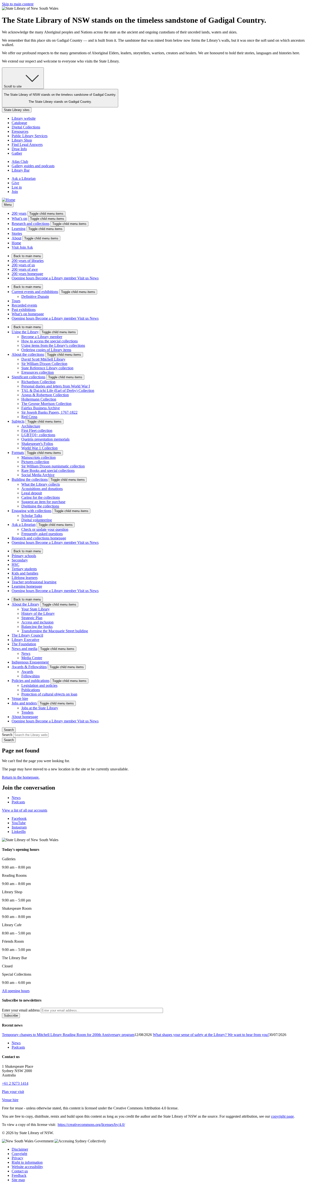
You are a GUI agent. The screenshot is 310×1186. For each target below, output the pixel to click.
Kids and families (25, 573)
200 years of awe (25, 269)
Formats (18, 453)
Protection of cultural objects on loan (49, 694)
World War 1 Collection (39, 448)
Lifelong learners (25, 578)
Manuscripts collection (38, 457)
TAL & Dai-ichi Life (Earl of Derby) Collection (57, 390)
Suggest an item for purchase (43, 502)
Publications (30, 690)
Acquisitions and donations (42, 489)
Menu (8, 204)
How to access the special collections (49, 341)
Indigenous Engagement (30, 662)
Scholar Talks (31, 516)
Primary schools (24, 556)
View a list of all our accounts (24, 810)
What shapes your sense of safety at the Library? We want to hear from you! (211, 1035)
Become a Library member (41, 337)
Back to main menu (27, 256)
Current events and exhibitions (35, 292)
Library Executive (25, 640)
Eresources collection (37, 372)
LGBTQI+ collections (38, 435)
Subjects (18, 421)
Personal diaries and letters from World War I (55, 386)
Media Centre (31, 658)
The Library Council (27, 635)
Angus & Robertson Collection (45, 395)
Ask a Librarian (24, 524)
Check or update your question (44, 529)
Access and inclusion (37, 622)
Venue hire (20, 698)
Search (7, 735)
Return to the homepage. (20, 777)
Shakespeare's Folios (37, 444)
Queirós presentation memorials (45, 439)
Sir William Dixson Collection (44, 364)
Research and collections (30, 223)
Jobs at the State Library (39, 708)
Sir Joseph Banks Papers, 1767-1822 (49, 412)
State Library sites (17, 110)
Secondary (20, 560)
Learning (18, 229)
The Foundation (24, 644)
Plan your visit (13, 1092)
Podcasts (18, 802)
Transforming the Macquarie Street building (54, 631)
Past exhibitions (24, 310)
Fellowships (30, 676)
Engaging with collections (31, 511)
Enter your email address (21, 1010)
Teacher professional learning (34, 582)
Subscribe (11, 1015)
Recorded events (24, 305)
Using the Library (25, 332)
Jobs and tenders (24, 703)
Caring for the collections (40, 497)
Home (16, 243)
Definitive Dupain (35, 296)
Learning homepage (27, 586)
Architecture (30, 426)
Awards (27, 672)
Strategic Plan (31, 618)
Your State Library (35, 609)
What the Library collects (40, 484)
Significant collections (28, 377)
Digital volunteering (36, 520)
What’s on (19, 218)
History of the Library (38, 613)
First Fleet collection (36, 430)
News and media (24, 649)
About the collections (28, 354)
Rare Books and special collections (48, 470)
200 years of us (23, 265)
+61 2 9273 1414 (15, 1083)
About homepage (25, 717)
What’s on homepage (28, 314)
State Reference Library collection (47, 368)
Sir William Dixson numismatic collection (53, 466)
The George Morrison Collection (46, 404)
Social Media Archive (37, 475)
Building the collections (30, 479)
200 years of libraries (28, 261)
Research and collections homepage (39, 538)
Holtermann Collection (38, 399)
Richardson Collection (38, 382)
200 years (19, 213)
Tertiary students (24, 569)
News (25, 653)
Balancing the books (37, 627)
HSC (15, 564)
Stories (17, 233)
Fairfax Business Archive (40, 408)
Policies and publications (30, 681)
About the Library (25, 604)
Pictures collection (35, 462)
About (16, 238)
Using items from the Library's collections (53, 345)
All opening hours (16, 991)
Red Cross (29, 417)
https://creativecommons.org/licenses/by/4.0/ (91, 1125)
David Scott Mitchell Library (43, 359)
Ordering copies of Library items (46, 350)
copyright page (282, 1116)
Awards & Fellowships (29, 667)
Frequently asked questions (42, 534)
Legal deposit (31, 493)
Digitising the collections (40, 506)
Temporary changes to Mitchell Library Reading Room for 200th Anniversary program (68, 1035)
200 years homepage (27, 274)
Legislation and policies (39, 685)
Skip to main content (17, 4)
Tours (16, 301)
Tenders (27, 712)
